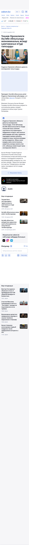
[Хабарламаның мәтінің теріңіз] (14, 250)
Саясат (3, 15)
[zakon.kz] (5, 12)
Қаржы (12, 15)
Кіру (26, 246)
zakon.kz (12, 98)
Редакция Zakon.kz (6, 28)
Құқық (22, 15)
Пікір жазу (24, 255)
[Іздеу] (22, 11)
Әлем (7, 15)
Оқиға (17, 15)
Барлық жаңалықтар (12, 26)
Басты (3, 26)
